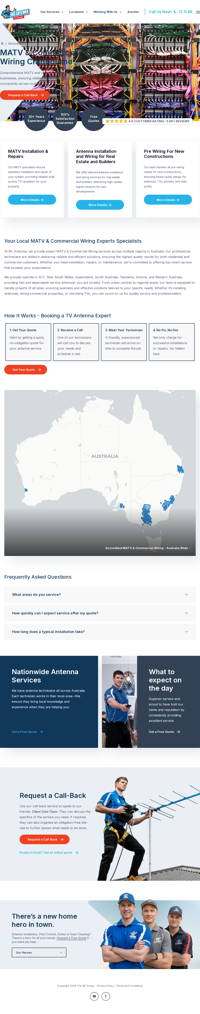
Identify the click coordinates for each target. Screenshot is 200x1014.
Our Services (50, 12)
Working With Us (106, 12)
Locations (76, 12)
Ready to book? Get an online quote (46, 852)
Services (14, 43)
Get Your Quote (23, 369)
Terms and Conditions (129, 985)
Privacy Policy (105, 985)
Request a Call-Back (23, 95)
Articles (133, 12)
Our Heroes (24, 952)
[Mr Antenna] (15, 19)
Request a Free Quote (71, 938)
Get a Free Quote (24, 732)
